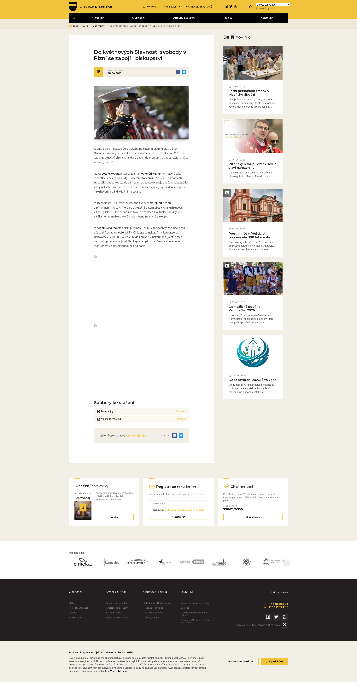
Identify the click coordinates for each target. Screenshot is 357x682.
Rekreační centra (152, 612)
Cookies (185, 607)
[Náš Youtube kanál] (235, 6)
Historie (73, 603)
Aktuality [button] (98, 18)
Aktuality (99, 26)
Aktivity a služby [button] (184, 18)
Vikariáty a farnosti (78, 607)
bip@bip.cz (281, 603)
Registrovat (178, 517)
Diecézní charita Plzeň (118, 603)
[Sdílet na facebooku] (178, 72)
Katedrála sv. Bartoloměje (157, 603)
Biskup (72, 612)
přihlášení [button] (172, 6)
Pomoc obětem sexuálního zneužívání (195, 621)
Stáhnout (181, 411)
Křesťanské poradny (117, 607)
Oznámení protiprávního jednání (194, 614)
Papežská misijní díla (117, 617)
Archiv (114, 517)
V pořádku (275, 661)
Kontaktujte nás (136, 435)
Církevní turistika (155, 592)
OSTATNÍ (187, 592)
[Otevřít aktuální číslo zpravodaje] (82, 508)
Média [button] (228, 18)
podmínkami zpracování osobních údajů (184, 510)
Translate (280, 8)
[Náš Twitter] (231, 6)
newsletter (151, 6)
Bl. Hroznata (75, 617)
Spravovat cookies (241, 661)
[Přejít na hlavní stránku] (90, 6)
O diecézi (75, 592)
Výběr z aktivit (116, 592)
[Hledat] (250, 6)
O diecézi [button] (138, 18)
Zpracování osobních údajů (195, 603)
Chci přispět (253, 517)
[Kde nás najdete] (284, 625)
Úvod (85, 26)
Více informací (118, 671)
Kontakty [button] (266, 18)
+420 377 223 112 (277, 607)
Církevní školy (113, 612)
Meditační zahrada (153, 607)
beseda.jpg (107, 411)
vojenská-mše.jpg (111, 418)
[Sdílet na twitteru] (184, 72)
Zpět (75, 26)
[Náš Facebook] (226, 6)
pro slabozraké (200, 6)
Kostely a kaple (151, 617)
